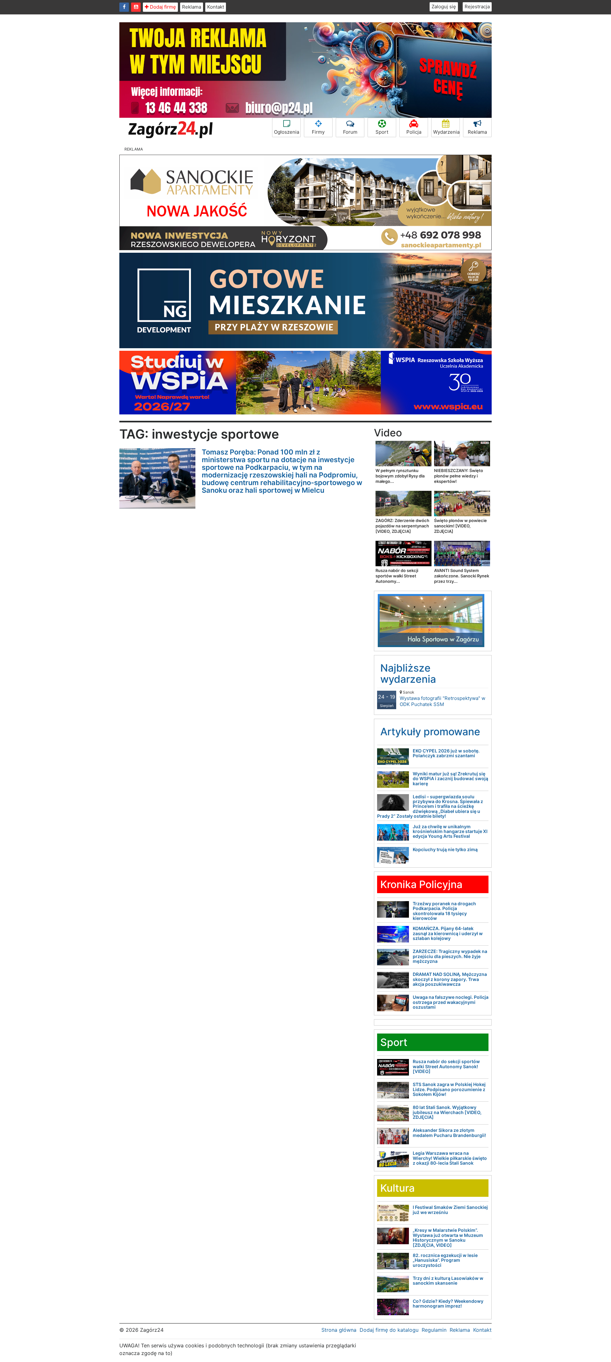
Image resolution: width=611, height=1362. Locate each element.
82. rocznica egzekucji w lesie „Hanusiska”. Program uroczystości (445, 1260)
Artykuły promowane (430, 731)
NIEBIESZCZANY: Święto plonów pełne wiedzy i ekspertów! (458, 476)
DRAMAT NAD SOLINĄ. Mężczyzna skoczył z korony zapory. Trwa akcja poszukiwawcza (450, 979)
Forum (350, 132)
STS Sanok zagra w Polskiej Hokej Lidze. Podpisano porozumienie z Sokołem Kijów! (449, 1089)
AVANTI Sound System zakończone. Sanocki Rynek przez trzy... (461, 576)
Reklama (191, 7)
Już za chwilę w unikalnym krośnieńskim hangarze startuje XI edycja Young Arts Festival (450, 831)
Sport (382, 132)
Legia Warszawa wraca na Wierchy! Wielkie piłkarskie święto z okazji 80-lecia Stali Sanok (450, 1158)
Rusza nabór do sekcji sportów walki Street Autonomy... (397, 576)
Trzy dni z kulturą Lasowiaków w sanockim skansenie (448, 1280)
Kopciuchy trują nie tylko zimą (445, 849)
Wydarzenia (446, 132)
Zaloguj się (444, 7)
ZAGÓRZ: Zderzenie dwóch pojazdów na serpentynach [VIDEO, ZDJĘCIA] (402, 526)
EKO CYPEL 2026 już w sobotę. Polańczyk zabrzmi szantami (446, 753)
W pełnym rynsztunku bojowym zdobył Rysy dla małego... (400, 476)
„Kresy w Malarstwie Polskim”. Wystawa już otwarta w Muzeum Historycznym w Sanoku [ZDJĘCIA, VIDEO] (448, 1237)
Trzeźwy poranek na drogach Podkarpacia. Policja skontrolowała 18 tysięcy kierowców (444, 911)
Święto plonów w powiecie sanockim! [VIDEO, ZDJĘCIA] (460, 526)
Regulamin (434, 1330)
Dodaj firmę (162, 7)
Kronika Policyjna (421, 884)
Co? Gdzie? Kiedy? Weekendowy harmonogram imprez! (448, 1303)
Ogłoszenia (286, 132)
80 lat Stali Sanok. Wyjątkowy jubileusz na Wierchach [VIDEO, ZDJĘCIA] (447, 1112)
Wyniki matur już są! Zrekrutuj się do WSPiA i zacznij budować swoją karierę (450, 778)
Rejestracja (477, 7)
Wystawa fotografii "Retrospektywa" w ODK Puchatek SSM (442, 698)
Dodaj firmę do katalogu (389, 1330)
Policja (413, 132)
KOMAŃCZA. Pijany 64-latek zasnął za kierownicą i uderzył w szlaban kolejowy (448, 933)
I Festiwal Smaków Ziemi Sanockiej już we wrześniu (450, 1209)
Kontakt (215, 7)
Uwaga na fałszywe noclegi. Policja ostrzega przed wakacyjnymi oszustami (450, 1002)
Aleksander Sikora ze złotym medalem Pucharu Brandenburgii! (449, 1132)
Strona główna (338, 1330)
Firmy (318, 132)
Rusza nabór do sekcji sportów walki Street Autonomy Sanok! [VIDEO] (446, 1066)
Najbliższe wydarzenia (408, 673)
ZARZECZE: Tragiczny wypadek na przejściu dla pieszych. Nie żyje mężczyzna (450, 956)
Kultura (397, 1188)
